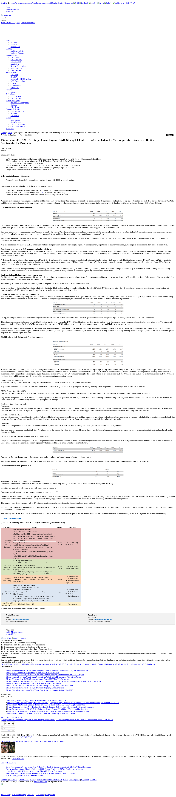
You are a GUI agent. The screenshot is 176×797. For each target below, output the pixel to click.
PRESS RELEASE (8, 763)
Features (9, 90)
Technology (10, 94)
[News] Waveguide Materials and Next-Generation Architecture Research (33, 683)
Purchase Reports (12, 9)
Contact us (13, 780)
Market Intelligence (13, 101)
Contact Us (68, 3)
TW (130, 3)
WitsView (30, 795)
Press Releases (16, 70)
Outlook (14, 105)
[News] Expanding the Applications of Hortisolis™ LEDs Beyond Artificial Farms (38, 700)
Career (32, 780)
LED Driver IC (16, 96)
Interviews (14, 92)
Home (8, 7)
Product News (11, 55)
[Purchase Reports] (88, 25)
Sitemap (93, 780)
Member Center (57, 3)
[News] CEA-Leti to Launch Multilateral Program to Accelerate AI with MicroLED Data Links (37, 664)
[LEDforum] (88, 35)
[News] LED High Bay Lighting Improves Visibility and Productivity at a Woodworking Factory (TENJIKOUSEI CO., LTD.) (54, 681)
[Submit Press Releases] (88, 32)
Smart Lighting (16, 68)
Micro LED (5, 23)
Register (4, 3)
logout (48, 3)
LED (42, 192)
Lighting (9, 49)
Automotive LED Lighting (21, 79)
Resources (10, 129)
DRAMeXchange (19, 795)
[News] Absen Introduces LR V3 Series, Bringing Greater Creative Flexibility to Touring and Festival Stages (47, 670)
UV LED (14, 75)
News (8, 40)
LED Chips (15, 57)
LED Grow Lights (18, 81)
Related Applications (18, 66)
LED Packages (16, 60)
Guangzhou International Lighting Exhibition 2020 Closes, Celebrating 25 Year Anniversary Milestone (44, 769)
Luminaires (15, 64)
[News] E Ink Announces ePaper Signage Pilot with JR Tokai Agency (32, 673)
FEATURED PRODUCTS (11, 717)
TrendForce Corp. (40, 782)
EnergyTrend (50, 795)
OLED (13, 83)
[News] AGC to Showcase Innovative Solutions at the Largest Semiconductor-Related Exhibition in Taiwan (48, 711)
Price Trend (15, 107)
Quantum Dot (16, 85)
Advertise (9, 11)
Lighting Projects (17, 51)
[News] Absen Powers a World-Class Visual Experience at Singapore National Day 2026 (39, 690)
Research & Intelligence (20, 103)
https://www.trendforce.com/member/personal (28, 3)
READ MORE (26, 737)
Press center (41, 780)
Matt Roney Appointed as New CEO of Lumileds (24, 775)
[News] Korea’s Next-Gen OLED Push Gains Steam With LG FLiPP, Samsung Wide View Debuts (43, 677)
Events (8, 118)
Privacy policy (74, 780)
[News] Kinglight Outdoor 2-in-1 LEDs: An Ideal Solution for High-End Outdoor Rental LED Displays (45, 675)
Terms (65, 780)
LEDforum (15, 116)
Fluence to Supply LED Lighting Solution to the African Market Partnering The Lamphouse (40, 773)
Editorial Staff (24, 780)
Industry (14, 42)
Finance (14, 44)
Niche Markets (11, 73)
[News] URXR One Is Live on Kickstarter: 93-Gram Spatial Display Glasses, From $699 (39, 686)
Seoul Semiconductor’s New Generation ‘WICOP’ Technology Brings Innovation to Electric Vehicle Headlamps (48, 767)
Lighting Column (17, 53)
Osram (23, 23)
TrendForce (5, 795)
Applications (15, 47)
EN (134, 3)
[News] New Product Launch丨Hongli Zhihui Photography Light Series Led (35, 688)
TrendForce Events (18, 124)
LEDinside (40, 795)
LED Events (15, 120)
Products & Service (13, 109)
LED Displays (16, 98)
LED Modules (16, 62)
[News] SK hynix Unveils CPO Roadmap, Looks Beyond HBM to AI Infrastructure (38, 679)
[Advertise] (88, 29)
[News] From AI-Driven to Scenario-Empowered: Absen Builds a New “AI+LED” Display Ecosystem (46, 705)
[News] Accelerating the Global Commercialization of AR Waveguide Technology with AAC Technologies (114, 664)
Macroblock (30, 23)
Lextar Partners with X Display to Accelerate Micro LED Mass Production (34, 771)
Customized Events (18, 126)
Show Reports (16, 122)
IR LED (14, 77)
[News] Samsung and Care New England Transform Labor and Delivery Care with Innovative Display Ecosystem (50, 707)
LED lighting (15, 23)
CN (127, 3)
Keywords (85, 780)
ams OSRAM (11, 634)
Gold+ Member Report (14, 632)
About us (4, 780)
